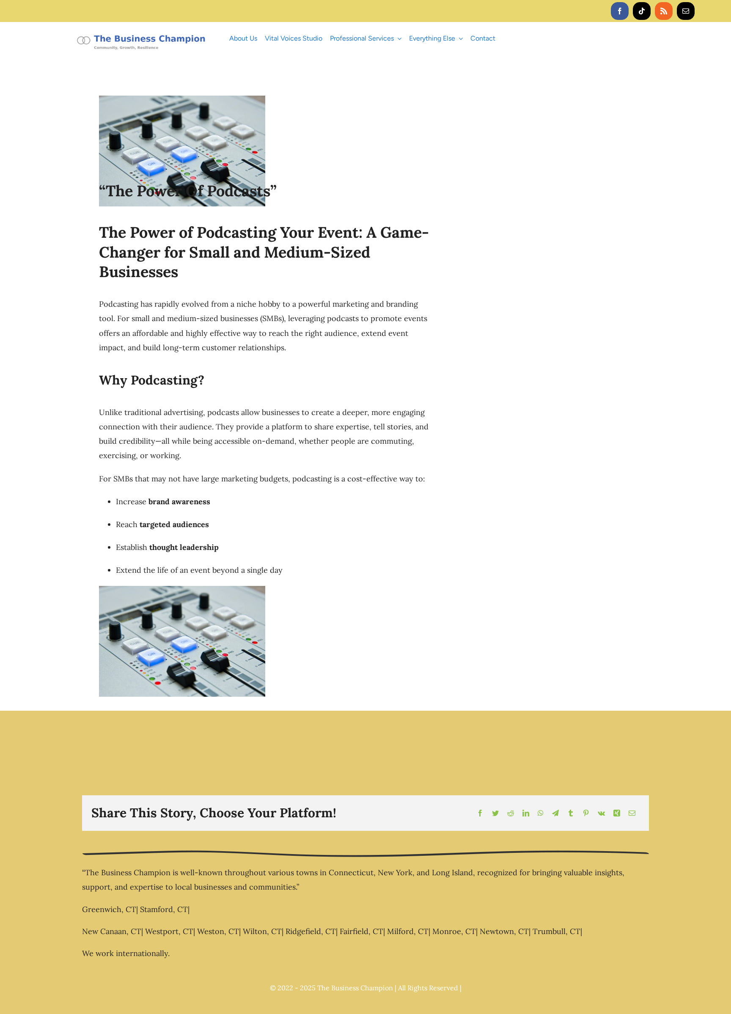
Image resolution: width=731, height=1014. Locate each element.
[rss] (664, 11)
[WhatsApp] (540, 813)
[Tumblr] (570, 813)
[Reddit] (510, 813)
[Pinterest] (586, 813)
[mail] (686, 11)
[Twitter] (495, 813)
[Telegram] (555, 813)
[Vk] (601, 813)
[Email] (632, 813)
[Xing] (616, 813)
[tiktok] (642, 11)
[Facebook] (480, 813)
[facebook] (620, 11)
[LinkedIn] (525, 813)
